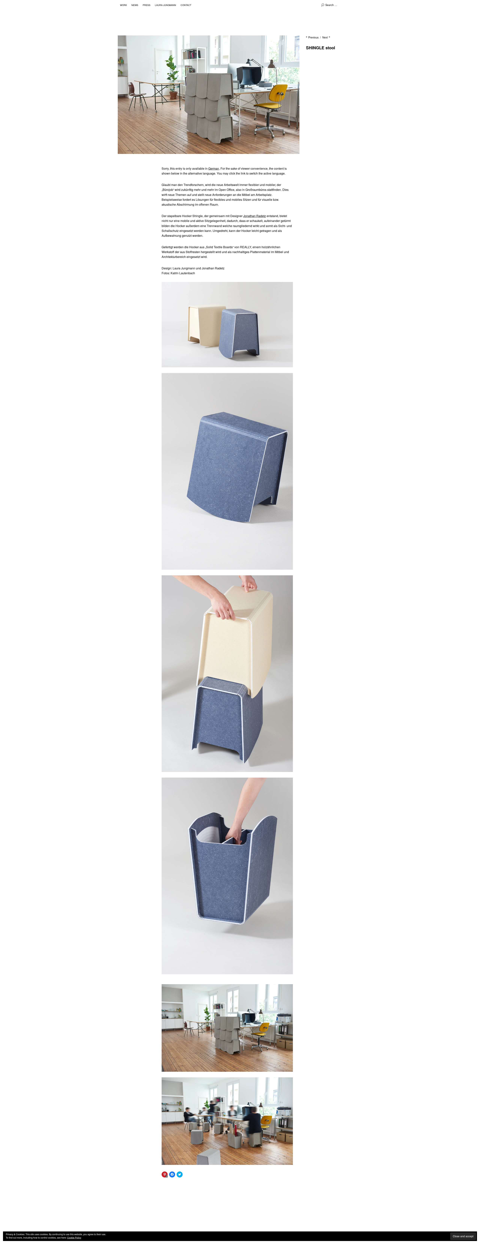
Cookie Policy (74, 1237)
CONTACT (186, 5)
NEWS (134, 5)
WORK (123, 5)
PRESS (146, 5)
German (213, 168)
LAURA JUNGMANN (165, 5)
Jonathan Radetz (254, 216)
